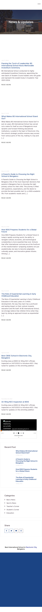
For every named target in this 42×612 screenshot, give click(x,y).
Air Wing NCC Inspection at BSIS (15, 402)
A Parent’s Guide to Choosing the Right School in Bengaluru (17, 175)
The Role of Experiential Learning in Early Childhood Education (18, 295)
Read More (6, 84)
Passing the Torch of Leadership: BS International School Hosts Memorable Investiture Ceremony (17, 65)
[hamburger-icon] (38, 3)
